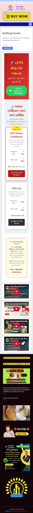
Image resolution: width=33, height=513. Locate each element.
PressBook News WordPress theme (19, 511)
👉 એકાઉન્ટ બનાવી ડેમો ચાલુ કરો (16, 174)
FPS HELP (19, 7)
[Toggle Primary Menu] (30, 24)
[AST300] (16, 16)
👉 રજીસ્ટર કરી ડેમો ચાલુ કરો (16, 222)
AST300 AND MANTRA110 (10, 398)
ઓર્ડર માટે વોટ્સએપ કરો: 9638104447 (16, 90)
